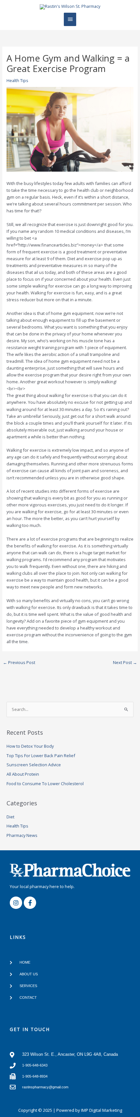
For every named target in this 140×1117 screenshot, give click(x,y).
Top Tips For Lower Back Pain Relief (41, 755)
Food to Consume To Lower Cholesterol (45, 783)
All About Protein (23, 774)
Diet (10, 817)
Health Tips (17, 80)
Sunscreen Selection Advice (34, 765)
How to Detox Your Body (30, 746)
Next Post (125, 662)
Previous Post (19, 662)
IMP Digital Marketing (101, 1110)
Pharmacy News (22, 835)
